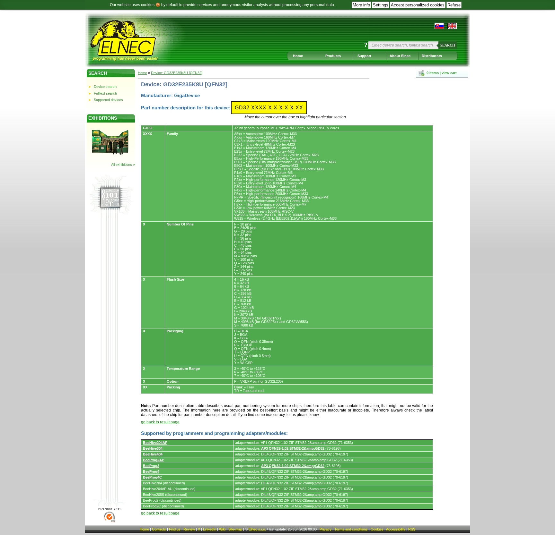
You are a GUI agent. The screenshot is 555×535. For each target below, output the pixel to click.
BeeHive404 (153, 454)
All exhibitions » (123, 164)
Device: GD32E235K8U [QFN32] (176, 73)
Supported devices (108, 100)
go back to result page (160, 422)
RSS (411, 529)
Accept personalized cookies (418, 5)
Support (364, 56)
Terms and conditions (351, 529)
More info (361, 5)
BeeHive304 (153, 448)
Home (298, 56)
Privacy (325, 529)
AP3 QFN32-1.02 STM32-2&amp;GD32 (292, 448)
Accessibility (395, 529)
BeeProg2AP (153, 460)
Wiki (222, 529)
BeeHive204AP (155, 443)
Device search (105, 87)
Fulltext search (105, 93)
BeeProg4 (151, 471)
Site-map (235, 529)
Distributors (432, 56)
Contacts (159, 529)
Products (333, 56)
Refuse (454, 5)
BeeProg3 (151, 466)
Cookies (377, 529)
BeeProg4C (152, 477)
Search (447, 45)
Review (189, 529)
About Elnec (400, 56)
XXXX (259, 107)
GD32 (242, 107)
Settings (380, 5)
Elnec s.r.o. (257, 529)
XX (299, 107)
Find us (175, 529)
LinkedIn (209, 529)
